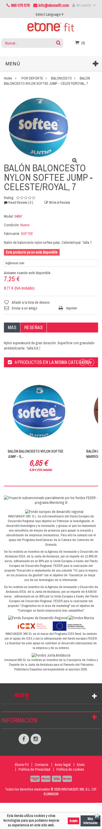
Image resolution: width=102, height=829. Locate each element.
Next (91, 362)
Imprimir (71, 308)
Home (8, 78)
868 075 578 (20, 5)
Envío (81, 764)
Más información (90, 821)
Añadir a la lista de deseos (31, 302)
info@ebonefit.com (53, 5)
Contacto (41, 764)
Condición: (12, 225)
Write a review (59, 202)
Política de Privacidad (34, 769)
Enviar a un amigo (24, 308)
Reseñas (33, 327)
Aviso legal (63, 764)
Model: (9, 216)
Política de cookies (70, 769)
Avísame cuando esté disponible (27, 272)
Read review (20, 202)
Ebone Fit (22, 764)
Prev (83, 362)
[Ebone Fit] (51, 28)
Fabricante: (12, 233)
